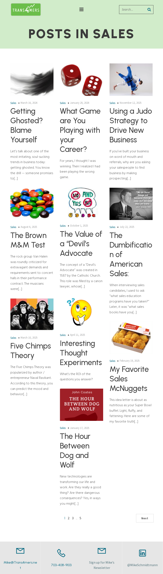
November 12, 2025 (130, 103)
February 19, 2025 (129, 361)
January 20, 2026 (79, 103)
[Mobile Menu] (81, 9)
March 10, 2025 (29, 337)
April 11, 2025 (77, 335)
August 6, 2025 (29, 227)
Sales (13, 103)
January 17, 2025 (79, 428)
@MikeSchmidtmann (142, 565)
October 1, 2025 (79, 225)
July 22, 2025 (127, 227)
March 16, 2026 (29, 103)
